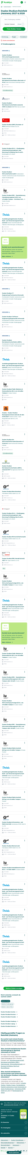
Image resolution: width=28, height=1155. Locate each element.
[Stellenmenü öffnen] (24, 50)
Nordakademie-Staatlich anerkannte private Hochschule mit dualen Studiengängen (13, 1087)
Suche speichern (14, 1152)
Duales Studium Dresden (8, 1017)
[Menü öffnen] (25, 2)
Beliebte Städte (5, 1001)
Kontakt (3, 1147)
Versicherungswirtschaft (17, 1060)
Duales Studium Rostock (8, 1026)
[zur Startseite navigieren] (1, 6)
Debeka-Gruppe (11, 1085)
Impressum (16, 1145)
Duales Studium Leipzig (8, 1024)
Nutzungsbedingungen (7, 1142)
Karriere (10, 1147)
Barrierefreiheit (5, 1145)
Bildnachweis (20, 1142)
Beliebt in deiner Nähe (7, 1007)
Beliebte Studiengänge (7, 1004)
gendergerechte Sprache (11, 1105)
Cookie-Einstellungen (17, 1140)
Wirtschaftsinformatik (16, 1064)
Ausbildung (4, 1115)
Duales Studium (7, 6)
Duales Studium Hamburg (9, 1021)
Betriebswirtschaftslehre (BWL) (10, 1062)
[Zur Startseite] (6, 2)
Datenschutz (4, 1140)
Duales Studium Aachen (8, 1012)
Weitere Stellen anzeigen (14, 988)
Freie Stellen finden (14, 29)
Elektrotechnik (5, 1064)
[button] (20, 24)
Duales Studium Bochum (8, 1014)
